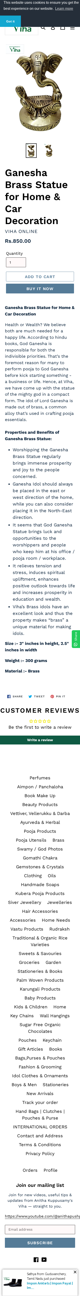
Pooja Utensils (31, 840)
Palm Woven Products (40, 980)
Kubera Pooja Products (40, 893)
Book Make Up (40, 795)
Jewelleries (59, 902)
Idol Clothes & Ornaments (40, 1075)
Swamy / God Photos (40, 849)
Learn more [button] (64, 8)
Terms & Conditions (40, 1144)
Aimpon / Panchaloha (40, 786)
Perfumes (40, 777)
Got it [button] (10, 21)
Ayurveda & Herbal (40, 822)
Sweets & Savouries (40, 953)
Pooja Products (40, 831)
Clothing (33, 875)
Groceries (29, 962)
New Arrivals (40, 1093)
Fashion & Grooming (40, 1066)
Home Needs (56, 920)
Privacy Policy (40, 1153)
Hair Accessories (40, 911)
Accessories (23, 920)
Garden (53, 962)
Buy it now (40, 288)
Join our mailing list (40, 1185)
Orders (30, 1170)
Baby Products (40, 998)
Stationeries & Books (40, 971)
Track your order (40, 1102)
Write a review (40, 740)
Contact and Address (40, 1135)
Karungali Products (40, 989)
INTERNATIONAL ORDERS (40, 1126)
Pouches (27, 1040)
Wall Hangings (55, 1015)
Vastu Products (26, 929)
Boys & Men (24, 1084)
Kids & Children (30, 1006)
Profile (51, 1170)
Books (55, 1049)
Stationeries (56, 1084)
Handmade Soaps (40, 884)
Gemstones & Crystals (40, 866)
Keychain (52, 1040)
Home (59, 1006)
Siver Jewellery (24, 902)
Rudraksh (59, 929)
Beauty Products (40, 804)
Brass (58, 840)
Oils (52, 875)
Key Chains (22, 1015)
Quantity (14, 253)
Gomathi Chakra (40, 858)
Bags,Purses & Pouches (40, 1058)
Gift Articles (30, 1049)
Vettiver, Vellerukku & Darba (40, 813)
